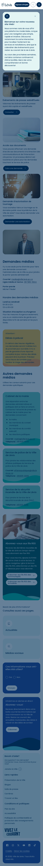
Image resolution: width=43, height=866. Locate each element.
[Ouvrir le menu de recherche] (33, 4)
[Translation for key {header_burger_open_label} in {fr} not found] (39, 4)
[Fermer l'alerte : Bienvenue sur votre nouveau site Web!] (35, 16)
